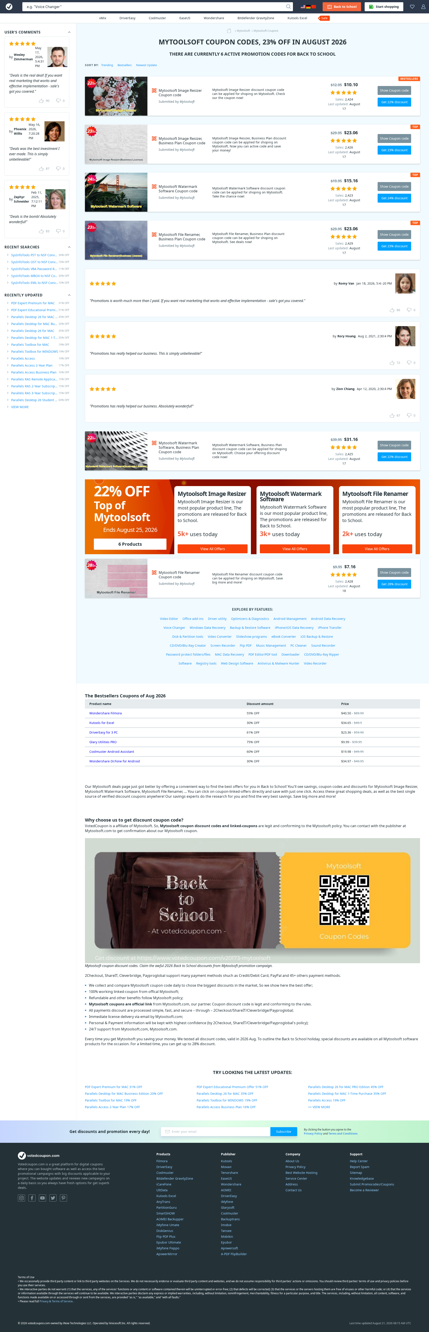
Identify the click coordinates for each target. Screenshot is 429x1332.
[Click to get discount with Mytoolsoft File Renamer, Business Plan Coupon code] (116, 240)
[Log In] (423, 6)
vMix (102, 18)
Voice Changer (174, 627)
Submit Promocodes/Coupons (372, 1184)
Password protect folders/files (188, 654)
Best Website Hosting (302, 1172)
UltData (162, 1190)
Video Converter (220, 636)
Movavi (226, 1167)
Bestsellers (125, 65)
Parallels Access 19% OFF (326, 1100)
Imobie (226, 1225)
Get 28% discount (394, 584)
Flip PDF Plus (165, 1236)
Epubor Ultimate (168, 1242)
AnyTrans (163, 1202)
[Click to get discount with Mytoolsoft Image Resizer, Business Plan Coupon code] (116, 144)
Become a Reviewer (364, 1190)
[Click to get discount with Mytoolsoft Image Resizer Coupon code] (116, 96)
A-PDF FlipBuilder (234, 1254)
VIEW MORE (20, 407)
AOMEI (226, 1190)
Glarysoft (227, 1207)
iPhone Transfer (330, 627)
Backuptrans (230, 1219)
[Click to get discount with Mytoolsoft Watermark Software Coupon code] (116, 192)
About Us (292, 1161)
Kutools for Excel (101, 723)
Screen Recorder (222, 645)
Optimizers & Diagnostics (250, 619)
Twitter (53, 1198)
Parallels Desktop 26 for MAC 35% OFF (225, 1093)
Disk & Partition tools (187, 636)
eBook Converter (283, 636)
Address (292, 1184)
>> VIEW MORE (319, 1107)
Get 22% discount (394, 102)
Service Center (296, 1178)
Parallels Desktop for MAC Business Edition (40, 324)
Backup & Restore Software (250, 627)
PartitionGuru (166, 1207)
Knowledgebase (362, 1178)
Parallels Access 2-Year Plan (40, 365)
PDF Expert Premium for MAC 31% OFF (113, 1087)
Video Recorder (315, 663)
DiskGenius (164, 1231)
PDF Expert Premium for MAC (40, 303)
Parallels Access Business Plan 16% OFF (226, 1107)
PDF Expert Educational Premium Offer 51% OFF (232, 1087)
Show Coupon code (394, 90)
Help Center (359, 1161)
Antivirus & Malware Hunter (278, 663)
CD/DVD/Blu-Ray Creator (188, 645)
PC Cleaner (298, 645)
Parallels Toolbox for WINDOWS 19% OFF (227, 1100)
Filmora (162, 1161)
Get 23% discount (394, 150)
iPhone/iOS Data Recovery (294, 627)
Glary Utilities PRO (103, 742)
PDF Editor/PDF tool (262, 654)
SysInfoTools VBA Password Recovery (40, 269)
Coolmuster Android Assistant (111, 751)
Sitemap (356, 1172)
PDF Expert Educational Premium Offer (40, 310)
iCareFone (163, 1184)
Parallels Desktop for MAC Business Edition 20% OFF (124, 1093)
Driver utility (217, 619)
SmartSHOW (165, 1213)
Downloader (291, 654)
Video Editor (169, 619)
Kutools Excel (297, 18)
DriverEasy (127, 18)
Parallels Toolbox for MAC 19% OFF (111, 1100)
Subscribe (283, 1131)
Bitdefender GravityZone (256, 18)
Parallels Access (40, 358)
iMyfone (227, 1202)
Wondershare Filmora (105, 713)
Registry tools (206, 663)
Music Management (271, 645)
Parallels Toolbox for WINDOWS (40, 351)
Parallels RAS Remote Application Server (40, 379)
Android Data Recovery (328, 619)
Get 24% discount (394, 198)
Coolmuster (157, 18)
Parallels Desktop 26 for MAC (40, 331)
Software (185, 663)
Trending (107, 65)
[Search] (288, 6)
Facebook (32, 1198)
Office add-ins (193, 619)
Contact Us (294, 1190)
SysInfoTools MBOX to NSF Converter (40, 276)
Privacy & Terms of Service (56, 1301)
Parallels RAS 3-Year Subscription (40, 393)
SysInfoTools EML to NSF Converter (40, 283)
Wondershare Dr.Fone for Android (114, 761)
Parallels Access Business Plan (40, 372)
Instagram (21, 1198)
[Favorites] (412, 6)
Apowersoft (229, 1248)
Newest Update (146, 65)
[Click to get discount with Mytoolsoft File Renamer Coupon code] (116, 578)
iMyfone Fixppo (167, 1248)
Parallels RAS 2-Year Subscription (40, 386)
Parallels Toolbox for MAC (40, 344)
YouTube (42, 1198)
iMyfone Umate (167, 1225)
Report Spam (359, 1167)
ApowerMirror (166, 1254)
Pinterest (63, 1198)
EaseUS (184, 18)
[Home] (230, 31)
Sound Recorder (323, 645)
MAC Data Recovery (229, 654)
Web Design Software (237, 663)
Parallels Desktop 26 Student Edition (40, 400)
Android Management (290, 619)
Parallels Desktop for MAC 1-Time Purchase (40, 338)
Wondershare (214, 18)
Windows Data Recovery (207, 627)
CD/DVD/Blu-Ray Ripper (321, 654)
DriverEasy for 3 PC (103, 732)
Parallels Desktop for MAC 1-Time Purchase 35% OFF (347, 1093)
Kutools (226, 1161)
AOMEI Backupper (170, 1219)
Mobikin (227, 1236)
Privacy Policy (313, 1133)
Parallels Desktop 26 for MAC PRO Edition (40, 317)
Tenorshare (229, 1172)
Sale (324, 18)
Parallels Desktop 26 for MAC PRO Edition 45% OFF (345, 1087)
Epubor (226, 1242)
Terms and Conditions (343, 1133)
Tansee (226, 1231)
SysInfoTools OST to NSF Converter (40, 262)
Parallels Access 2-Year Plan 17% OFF (112, 1107)
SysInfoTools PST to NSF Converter (40, 255)
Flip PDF (246, 645)
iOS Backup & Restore (317, 636)
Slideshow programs (251, 636)
